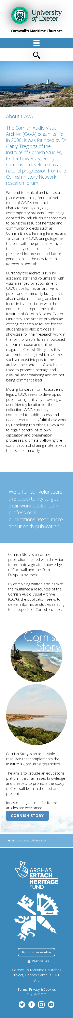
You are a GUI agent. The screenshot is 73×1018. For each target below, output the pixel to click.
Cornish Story (27, 815)
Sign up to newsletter (36, 952)
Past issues (40, 961)
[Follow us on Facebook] (31, 1004)
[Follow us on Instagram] (41, 1004)
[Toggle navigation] (36, 53)
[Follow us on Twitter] (22, 1004)
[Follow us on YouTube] (51, 1004)
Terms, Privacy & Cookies (36, 989)
